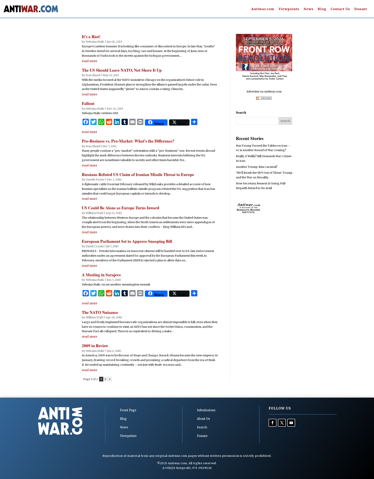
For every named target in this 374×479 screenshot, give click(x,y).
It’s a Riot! (91, 37)
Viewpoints (289, 9)
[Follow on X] (282, 423)
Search (202, 427)
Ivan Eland (93, 75)
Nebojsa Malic (95, 41)
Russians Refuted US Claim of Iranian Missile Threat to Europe (138, 174)
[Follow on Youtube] (291, 423)
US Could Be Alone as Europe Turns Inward (120, 208)
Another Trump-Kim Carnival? (256, 167)
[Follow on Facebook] (272, 423)
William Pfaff (94, 213)
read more (89, 61)
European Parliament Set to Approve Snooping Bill (127, 241)
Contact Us (340, 9)
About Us (203, 419)
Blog (322, 9)
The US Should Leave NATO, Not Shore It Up (122, 70)
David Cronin (95, 246)
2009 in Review (95, 346)
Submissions (206, 410)
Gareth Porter (95, 179)
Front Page (128, 410)
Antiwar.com (262, 9)
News (308, 9)
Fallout (88, 103)
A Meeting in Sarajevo (101, 275)
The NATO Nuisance (100, 312)
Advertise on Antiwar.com (263, 91)
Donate (360, 9)
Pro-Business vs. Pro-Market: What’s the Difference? (128, 141)
